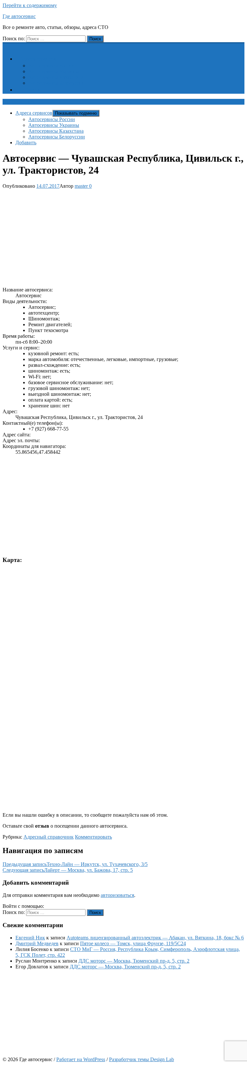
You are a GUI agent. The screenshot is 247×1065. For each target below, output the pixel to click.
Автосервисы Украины (53, 71)
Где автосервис (19, 16)
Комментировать (93, 837)
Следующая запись (68, 870)
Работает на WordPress (80, 1059)
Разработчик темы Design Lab (141, 1059)
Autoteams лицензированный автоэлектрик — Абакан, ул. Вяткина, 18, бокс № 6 (155, 937)
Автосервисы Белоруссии (56, 83)
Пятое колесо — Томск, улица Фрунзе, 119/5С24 (133, 943)
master (81, 186)
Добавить (29, 89)
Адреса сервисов (37, 59)
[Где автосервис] (6, 45)
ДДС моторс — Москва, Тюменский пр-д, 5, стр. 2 (133, 961)
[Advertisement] (123, 237)
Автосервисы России (51, 65)
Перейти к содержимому (30, 5)
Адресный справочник (48, 837)
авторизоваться (117, 895)
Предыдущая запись (75, 864)
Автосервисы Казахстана (56, 77)
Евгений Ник (30, 937)
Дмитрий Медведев (37, 943)
